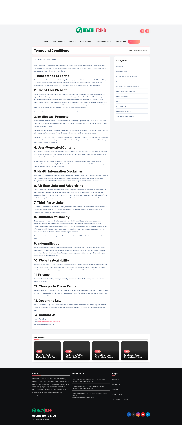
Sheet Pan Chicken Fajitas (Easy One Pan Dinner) (45, 357)
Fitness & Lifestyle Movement (126, 76)
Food (46, 41)
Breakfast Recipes (58, 41)
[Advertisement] (46, 12)
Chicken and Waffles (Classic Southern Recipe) (74, 357)
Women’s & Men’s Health (125, 116)
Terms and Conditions (120, 399)
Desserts (72, 41)
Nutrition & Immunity (123, 111)
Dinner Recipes (85, 41)
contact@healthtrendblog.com (49, 322)
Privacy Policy (117, 394)
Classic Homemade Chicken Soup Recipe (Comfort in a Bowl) (104, 357)
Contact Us (116, 384)
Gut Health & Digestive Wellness (127, 86)
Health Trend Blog (44, 415)
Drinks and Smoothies (103, 41)
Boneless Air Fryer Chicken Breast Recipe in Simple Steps (134, 357)
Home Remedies (122, 96)
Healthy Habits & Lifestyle (125, 91)
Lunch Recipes (120, 41)
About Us (133, 41)
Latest (118, 101)
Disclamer (115, 389)
